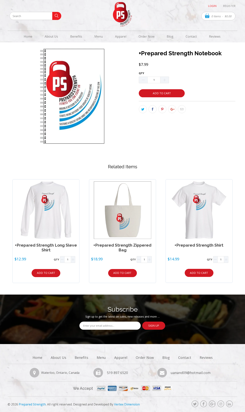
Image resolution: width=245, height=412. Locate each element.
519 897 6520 (117, 373)
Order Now (146, 36)
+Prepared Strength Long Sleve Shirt (46, 210)
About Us (51, 36)
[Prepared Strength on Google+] (212, 403)
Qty (141, 73)
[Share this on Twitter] (143, 109)
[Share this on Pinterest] (162, 109)
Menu (98, 36)
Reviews (214, 36)
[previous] (12, 231)
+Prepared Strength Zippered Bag (122, 210)
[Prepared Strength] (122, 14)
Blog (170, 36)
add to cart (46, 273)
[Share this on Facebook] (153, 109)
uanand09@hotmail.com (191, 373)
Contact (191, 36)
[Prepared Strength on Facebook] (203, 403)
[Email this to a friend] (182, 109)
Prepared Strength (32, 404)
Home (28, 36)
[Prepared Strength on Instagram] (220, 403)
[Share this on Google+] (172, 109)
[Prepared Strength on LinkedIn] (229, 403)
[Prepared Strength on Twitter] (195, 403)
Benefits (76, 36)
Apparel (120, 36)
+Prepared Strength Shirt (199, 210)
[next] (232, 231)
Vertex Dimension (127, 404)
